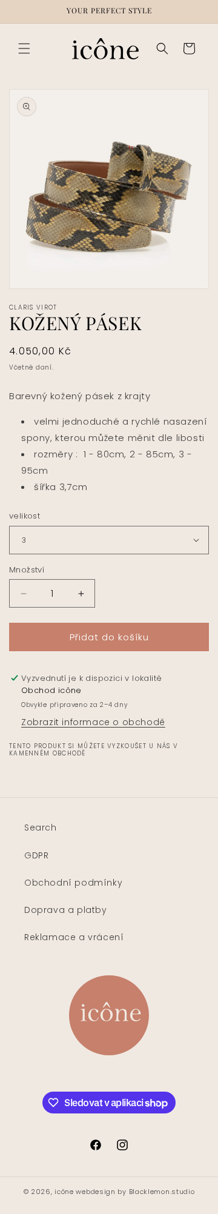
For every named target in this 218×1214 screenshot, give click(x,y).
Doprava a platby (65, 910)
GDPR (36, 855)
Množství (26, 569)
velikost (24, 516)
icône (64, 1191)
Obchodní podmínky (73, 883)
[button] (24, 48)
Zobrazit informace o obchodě (93, 722)
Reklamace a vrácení (74, 937)
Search (40, 827)
